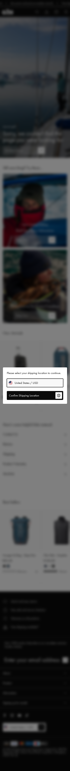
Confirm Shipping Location (24, 395)
